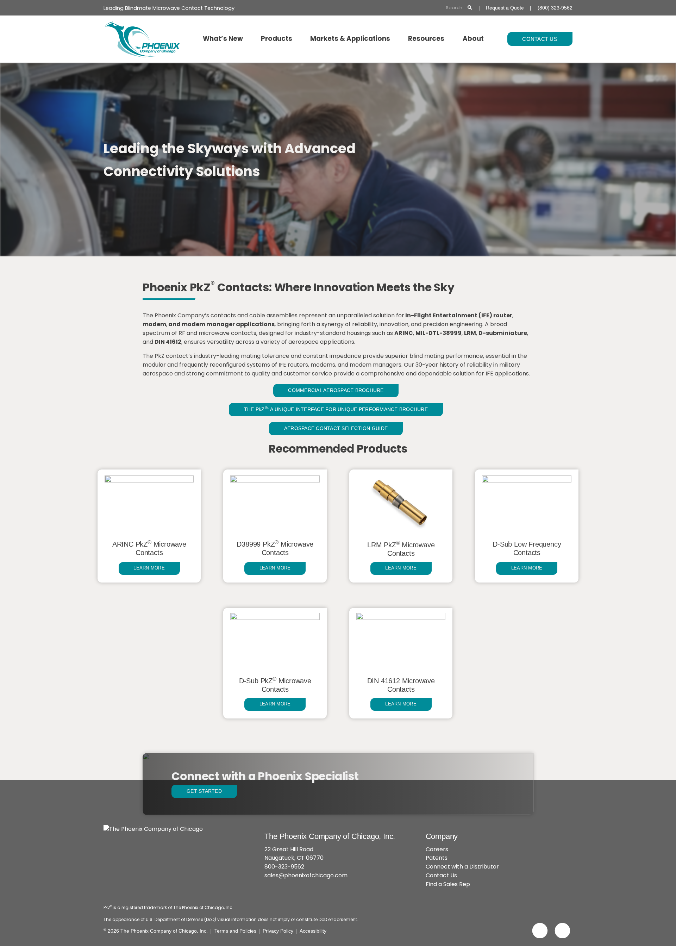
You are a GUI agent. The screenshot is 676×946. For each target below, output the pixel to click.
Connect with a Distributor (462, 867)
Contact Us (539, 39)
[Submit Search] (470, 8)
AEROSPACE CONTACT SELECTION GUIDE (336, 428)
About (473, 38)
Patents (436, 858)
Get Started (204, 791)
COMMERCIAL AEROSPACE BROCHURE (335, 390)
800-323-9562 (284, 867)
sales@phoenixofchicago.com (306, 875)
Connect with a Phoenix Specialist (264, 776)
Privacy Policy (278, 931)
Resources (426, 38)
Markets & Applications (350, 38)
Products (276, 38)
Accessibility (313, 931)
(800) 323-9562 (555, 8)
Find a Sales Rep (448, 884)
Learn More (149, 568)
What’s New (223, 38)
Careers (437, 849)
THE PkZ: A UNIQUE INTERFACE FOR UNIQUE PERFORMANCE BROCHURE (336, 409)
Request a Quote (505, 8)
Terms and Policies (235, 931)
